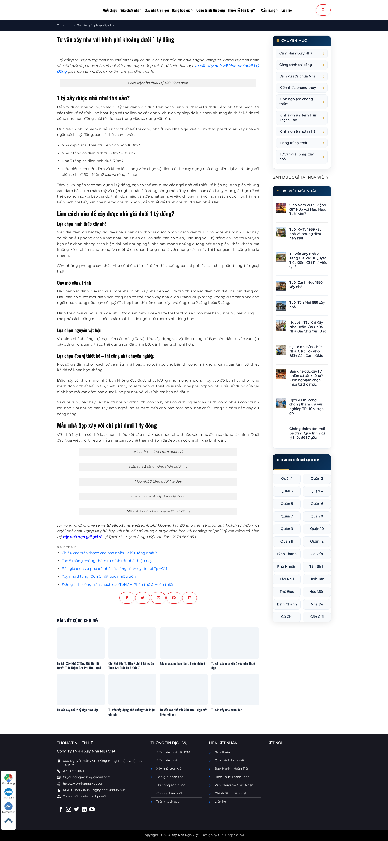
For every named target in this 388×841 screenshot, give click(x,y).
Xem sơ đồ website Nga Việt (85, 796)
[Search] (323, 10)
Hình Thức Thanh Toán (232, 777)
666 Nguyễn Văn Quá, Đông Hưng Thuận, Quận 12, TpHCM (102, 763)
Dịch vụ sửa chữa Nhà (297, 76)
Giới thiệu (110, 10)
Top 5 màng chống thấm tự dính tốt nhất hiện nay (107, 561)
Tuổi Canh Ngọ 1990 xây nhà (306, 285)
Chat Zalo (8, 797)
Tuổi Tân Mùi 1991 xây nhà (307, 305)
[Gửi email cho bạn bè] (158, 598)
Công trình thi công (210, 10)
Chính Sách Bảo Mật (231, 793)
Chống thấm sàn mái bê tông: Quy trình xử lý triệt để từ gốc (307, 433)
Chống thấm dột (169, 793)
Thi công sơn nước (170, 785)
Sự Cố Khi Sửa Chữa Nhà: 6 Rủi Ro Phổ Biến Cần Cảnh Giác (306, 351)
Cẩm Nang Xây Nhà (295, 53)
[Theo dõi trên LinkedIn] (84, 810)
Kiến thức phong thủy (297, 88)
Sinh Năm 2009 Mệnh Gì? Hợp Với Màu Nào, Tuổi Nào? (307, 209)
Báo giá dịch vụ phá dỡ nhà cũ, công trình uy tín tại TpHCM (114, 568)
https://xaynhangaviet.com (84, 783)
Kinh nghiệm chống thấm (296, 101)
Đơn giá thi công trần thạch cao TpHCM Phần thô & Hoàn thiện (118, 584)
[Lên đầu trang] (8, 820)
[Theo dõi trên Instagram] (68, 810)
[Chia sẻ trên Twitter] (142, 598)
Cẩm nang (268, 10)
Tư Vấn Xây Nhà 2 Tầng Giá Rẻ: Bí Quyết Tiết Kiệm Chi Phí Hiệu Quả (308, 260)
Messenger (8, 811)
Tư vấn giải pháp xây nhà (95, 25)
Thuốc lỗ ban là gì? (241, 10)
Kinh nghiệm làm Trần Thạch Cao (298, 117)
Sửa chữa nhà (129, 10)
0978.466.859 (73, 771)
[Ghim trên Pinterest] (173, 598)
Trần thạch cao (168, 801)
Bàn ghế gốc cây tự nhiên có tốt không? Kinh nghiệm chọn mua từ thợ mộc (306, 378)
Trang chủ (64, 25)
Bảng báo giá (181, 10)
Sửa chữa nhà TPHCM (173, 752)
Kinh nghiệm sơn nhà (297, 131)
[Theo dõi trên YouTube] (92, 810)
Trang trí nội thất (293, 143)
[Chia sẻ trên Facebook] (126, 598)
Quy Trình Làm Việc (230, 760)
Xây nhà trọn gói (157, 10)
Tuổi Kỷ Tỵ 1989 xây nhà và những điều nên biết (305, 233)
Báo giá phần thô (169, 777)
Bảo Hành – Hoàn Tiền (232, 768)
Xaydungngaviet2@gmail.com (87, 777)
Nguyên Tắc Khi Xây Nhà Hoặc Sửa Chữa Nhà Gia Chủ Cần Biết (307, 326)
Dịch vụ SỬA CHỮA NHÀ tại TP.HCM (298, 460)
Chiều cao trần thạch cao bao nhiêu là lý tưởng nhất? (109, 553)
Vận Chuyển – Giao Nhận (234, 785)
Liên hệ (286, 10)
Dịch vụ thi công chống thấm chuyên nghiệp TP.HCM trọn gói (306, 406)
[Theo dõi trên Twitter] (76, 810)
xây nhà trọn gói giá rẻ (82, 537)
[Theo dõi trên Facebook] (61, 810)
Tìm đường (8, 783)
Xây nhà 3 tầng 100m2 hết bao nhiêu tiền (99, 576)
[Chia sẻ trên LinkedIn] (189, 598)
